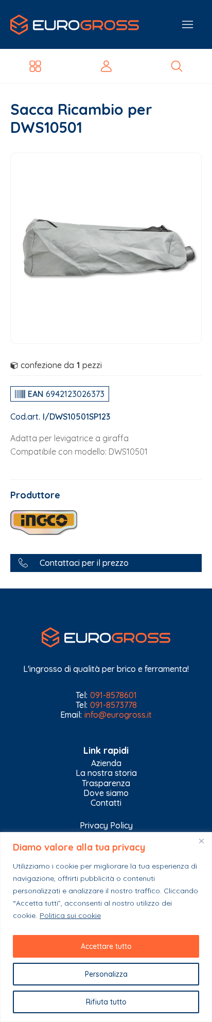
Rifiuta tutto (106, 1002)
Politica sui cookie (70, 915)
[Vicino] (201, 841)
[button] (106, 563)
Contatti (106, 803)
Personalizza (106, 974)
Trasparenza (106, 783)
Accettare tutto (106, 946)
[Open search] (176, 66)
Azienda (106, 763)
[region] (106, 927)
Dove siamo (106, 793)
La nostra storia (106, 773)
